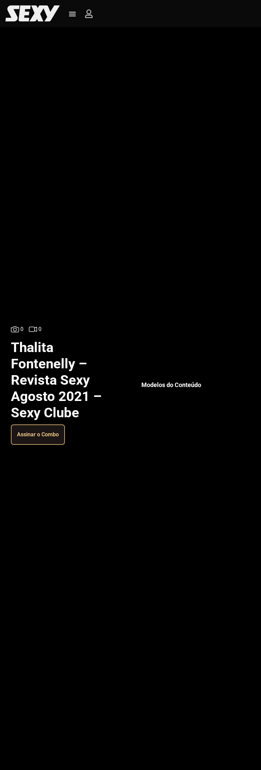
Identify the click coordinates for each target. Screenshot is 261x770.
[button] (72, 13)
